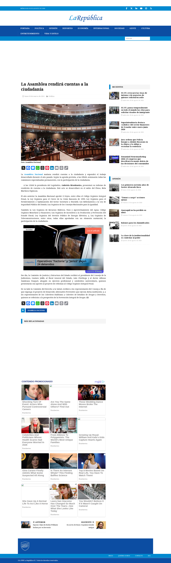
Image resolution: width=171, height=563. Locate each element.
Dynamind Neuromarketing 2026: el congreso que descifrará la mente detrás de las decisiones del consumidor (135, 160)
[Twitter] (131, 8)
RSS (149, 556)
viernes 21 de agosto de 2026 (132, 202)
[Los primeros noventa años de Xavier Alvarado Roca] (114, 187)
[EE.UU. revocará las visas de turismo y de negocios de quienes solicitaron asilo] (114, 95)
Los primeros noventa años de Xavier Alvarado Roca (135, 186)
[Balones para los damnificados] (114, 225)
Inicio (110, 556)
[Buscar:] (137, 38)
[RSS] (151, 8)
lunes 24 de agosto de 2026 (132, 190)
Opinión (53, 28)
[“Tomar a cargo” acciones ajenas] (114, 200)
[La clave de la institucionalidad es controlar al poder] (114, 238)
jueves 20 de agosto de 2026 (132, 226)
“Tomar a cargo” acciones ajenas (133, 198)
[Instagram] (146, 8)
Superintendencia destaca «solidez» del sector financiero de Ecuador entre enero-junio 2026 (135, 126)
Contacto (139, 556)
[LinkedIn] (136, 8)
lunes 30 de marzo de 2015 (35, 96)
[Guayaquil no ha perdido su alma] (114, 213)
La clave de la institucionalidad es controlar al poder (135, 236)
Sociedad (119, 28)
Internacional (101, 28)
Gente (133, 28)
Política (39, 28)
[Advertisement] (85, 59)
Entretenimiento (30, 34)
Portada (25, 28)
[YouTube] (141, 8)
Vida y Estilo (51, 34)
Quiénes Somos (124, 556)
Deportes (67, 28)
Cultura (145, 28)
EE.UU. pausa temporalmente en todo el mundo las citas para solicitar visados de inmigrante (135, 109)
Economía (83, 28)
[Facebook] (126, 8)
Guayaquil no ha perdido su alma (133, 211)
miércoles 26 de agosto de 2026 (133, 100)
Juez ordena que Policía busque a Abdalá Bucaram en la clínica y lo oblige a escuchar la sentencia (134, 143)
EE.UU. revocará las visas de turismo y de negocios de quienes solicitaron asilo (134, 95)
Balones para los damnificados (135, 223)
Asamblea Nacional (36, 310)
